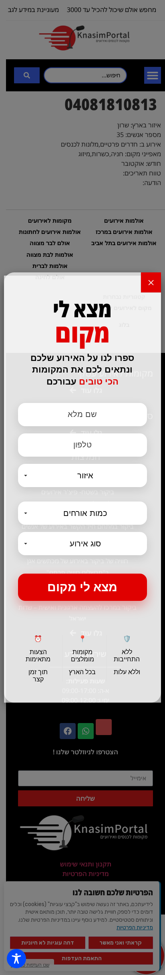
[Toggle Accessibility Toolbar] (16, 958)
